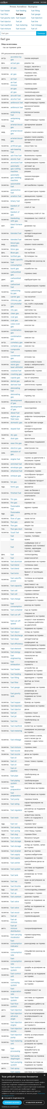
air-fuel (14, 79)
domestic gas (16, 422)
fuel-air (14, 916)
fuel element (16, 648)
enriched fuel (16, 464)
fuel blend (15, 565)
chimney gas (16, 300)
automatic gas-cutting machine (16, 168)
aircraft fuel (16, 95)
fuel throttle (16, 886)
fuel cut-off (15, 615)
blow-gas (15, 249)
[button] (23, 1098)
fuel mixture (6, 28)
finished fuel (16, 493)
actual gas (15, 63)
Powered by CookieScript (10, 1106)
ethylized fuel (16, 471)
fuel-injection (16, 1010)
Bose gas (14, 252)
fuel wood (15, 912)
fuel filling (35, 10)
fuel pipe (14, 776)
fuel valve (15, 901)
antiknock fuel (17, 102)
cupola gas (15, 377)
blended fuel (16, 233)
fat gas (14, 482)
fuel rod (14, 824)
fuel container (16, 610)
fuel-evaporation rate (16, 991)
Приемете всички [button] (12, 1102)
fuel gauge (35, 14)
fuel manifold (6, 25)
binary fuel (15, 201)
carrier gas (15, 297)
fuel (12, 536)
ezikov (4, 2)
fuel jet (19, 21)
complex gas (16, 346)
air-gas (14, 88)
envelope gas (16, 467)
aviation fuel (16, 196)
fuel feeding (21, 10)
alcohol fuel (16, 99)
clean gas (15, 313)
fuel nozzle (20, 28)
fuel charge (15, 599)
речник (36, 2)
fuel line (34, 21)
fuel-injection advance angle (16, 1016)
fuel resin (14, 817)
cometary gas (16, 342)
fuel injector (6, 21)
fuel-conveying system (15, 982)
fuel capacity (16, 585)
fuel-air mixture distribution (15, 928)
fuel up (14, 893)
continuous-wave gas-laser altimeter (17, 364)
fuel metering (21, 25)
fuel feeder (5, 10)
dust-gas (14, 438)
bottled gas (16, 256)
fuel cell (14, 590)
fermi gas (15, 487)
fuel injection (36, 18)
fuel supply (15, 854)
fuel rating (15, 804)
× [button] (44, 1075)
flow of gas (15, 518)
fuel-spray (15, 1068)
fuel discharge (17, 635)
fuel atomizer (16, 561)
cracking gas (16, 374)
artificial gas (16, 146)
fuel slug (14, 834)
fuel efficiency (17, 644)
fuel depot (15, 632)
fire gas (14, 499)
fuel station (15, 838)
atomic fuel (15, 159)
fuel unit (14, 889)
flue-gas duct (16, 529)
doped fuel (15, 429)
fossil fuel (15, 532)
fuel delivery (16, 628)
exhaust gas (16, 476)
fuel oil (34, 28)
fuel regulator (16, 810)
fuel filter (4, 14)
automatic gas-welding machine (16, 177)
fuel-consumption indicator (16, 943)
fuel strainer (16, 851)
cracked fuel (16, 370)
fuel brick (15, 573)
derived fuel (16, 384)
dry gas (14, 435)
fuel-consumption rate (16, 952)
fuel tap (14, 881)
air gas (13, 68)
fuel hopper (21, 18)
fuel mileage (36, 25)
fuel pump (15, 799)
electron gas (16, 448)
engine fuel (15, 459)
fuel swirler (15, 863)
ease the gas (16, 443)
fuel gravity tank (8, 18)
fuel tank (14, 875)
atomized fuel (16, 162)
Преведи (41, 33)
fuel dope (15, 639)
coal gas (14, 317)
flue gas (14, 522)
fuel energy (15, 652)
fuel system (16, 869)
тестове (43, 2)
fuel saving (15, 827)
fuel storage (16, 841)
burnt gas (15, 268)
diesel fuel (15, 413)
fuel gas (19, 14)
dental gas (15, 381)
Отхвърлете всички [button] (34, 1102)
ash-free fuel (16, 155)
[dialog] (23, 1091)
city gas (14, 310)
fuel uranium (16, 896)
